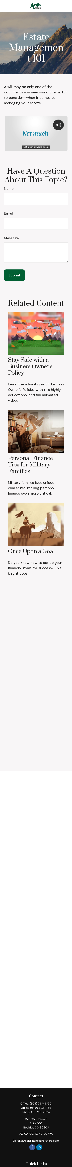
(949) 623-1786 (40, 1108)
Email (8, 213)
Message (11, 238)
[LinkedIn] (39, 1147)
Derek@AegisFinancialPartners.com (36, 1140)
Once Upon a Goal (31, 551)
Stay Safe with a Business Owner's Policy (30, 366)
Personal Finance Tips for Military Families (30, 465)
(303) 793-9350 (41, 1103)
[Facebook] (32, 1147)
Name (9, 188)
